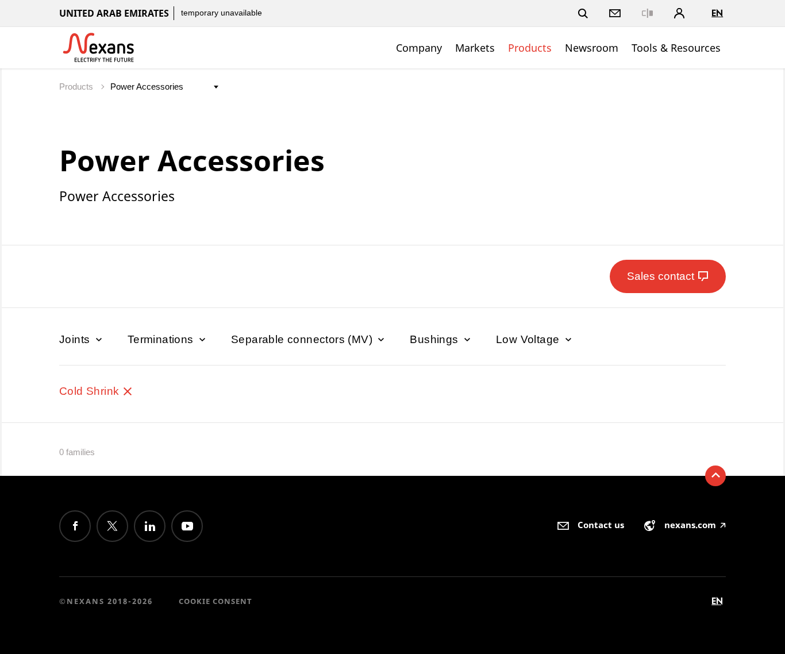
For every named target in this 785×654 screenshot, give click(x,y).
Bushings (435, 339)
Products (530, 48)
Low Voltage (529, 339)
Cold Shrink (90, 391)
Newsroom (591, 48)
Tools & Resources (676, 48)
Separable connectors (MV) (303, 339)
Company (419, 48)
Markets (475, 48)
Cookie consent (215, 601)
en (717, 12)
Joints (76, 339)
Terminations (162, 339)
